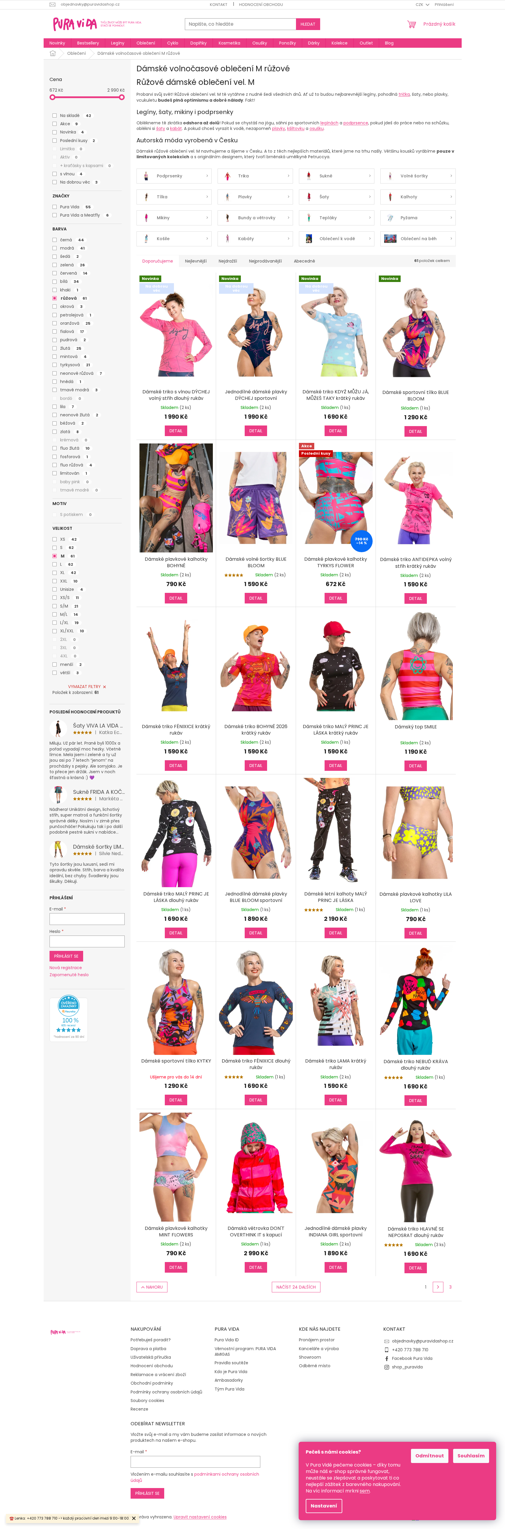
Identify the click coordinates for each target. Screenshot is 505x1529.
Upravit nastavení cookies (200, 1517)
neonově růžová (81, 373)
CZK (420, 4)
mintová (73, 356)
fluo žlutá (75, 448)
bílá (69, 281)
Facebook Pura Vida (412, 1358)
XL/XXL (72, 631)
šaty (160, 128)
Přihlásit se (66, 956)
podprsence (355, 123)
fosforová (74, 457)
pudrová (73, 340)
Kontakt (218, 4)
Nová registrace (66, 968)
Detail (176, 431)
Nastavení (324, 1505)
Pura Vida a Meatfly (84, 215)
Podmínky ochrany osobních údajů (166, 1392)
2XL (68, 639)
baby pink (74, 482)
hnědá (70, 382)
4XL (68, 656)
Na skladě (75, 115)
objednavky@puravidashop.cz (422, 1341)
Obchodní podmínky (152, 1383)
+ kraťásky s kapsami (85, 166)
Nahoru (154, 1287)
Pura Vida (75, 207)
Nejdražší (228, 261)
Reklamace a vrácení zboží (158, 1375)
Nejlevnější (196, 261)
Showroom (310, 1357)
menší (71, 664)
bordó (70, 398)
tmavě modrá (79, 390)
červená (74, 273)
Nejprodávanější (265, 261)
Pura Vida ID (227, 1340)
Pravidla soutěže (231, 1363)
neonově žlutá (79, 415)
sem (365, 1490)
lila (67, 407)
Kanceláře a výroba (319, 1349)
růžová (74, 298)
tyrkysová (75, 365)
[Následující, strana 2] (438, 1287)
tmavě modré (79, 490)
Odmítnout (429, 1455)
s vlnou (71, 174)
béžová (72, 423)
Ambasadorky (229, 1380)
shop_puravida (407, 1367)
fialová (72, 331)
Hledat (308, 24)
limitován (73, 473)
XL (68, 572)
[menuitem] (57, 43)
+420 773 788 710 (410, 1350)
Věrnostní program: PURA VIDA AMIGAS (245, 1351)
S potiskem (76, 514)
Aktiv (69, 157)
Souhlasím (471, 1455)
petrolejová (75, 315)
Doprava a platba (148, 1349)
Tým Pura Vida (229, 1389)
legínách (329, 123)
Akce (69, 124)
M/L (69, 614)
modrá (72, 248)
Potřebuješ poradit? (151, 1340)
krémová (73, 440)
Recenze (139, 1409)
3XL (68, 648)
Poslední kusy (77, 141)
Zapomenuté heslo (69, 975)
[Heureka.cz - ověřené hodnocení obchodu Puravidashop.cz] (69, 1018)
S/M (69, 606)
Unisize (71, 589)
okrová (71, 306)
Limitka (71, 149)
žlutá (70, 348)
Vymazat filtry (84, 687)
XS (68, 539)
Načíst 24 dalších (296, 1287)
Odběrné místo (314, 1366)
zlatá (69, 432)
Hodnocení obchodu (261, 4)
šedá (69, 256)
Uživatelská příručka (151, 1357)
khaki (69, 290)
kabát (176, 128)
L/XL (69, 623)
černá (72, 240)
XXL (69, 581)
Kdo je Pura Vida (231, 1372)
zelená (72, 265)
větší (69, 673)
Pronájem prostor (317, 1340)
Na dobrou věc (79, 182)
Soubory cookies (147, 1400)
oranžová (75, 323)
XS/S (69, 598)
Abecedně (304, 261)
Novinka (72, 132)
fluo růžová (76, 465)
